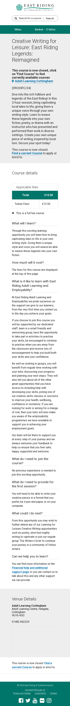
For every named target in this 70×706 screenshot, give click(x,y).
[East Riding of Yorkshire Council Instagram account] (49, 701)
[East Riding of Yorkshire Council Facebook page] (21, 701)
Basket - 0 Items (45, 29)
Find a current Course (27, 153)
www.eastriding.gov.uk (35, 690)
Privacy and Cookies (22, 693)
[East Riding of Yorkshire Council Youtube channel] (34, 701)
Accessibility (40, 693)
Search (50, 18)
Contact (53, 693)
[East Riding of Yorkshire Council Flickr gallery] (42, 701)
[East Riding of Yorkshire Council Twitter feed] (27, 701)
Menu (18, 29)
